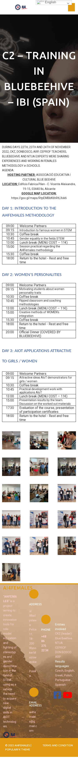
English (50, 2)
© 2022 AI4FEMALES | (18, 745)
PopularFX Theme (17, 749)
